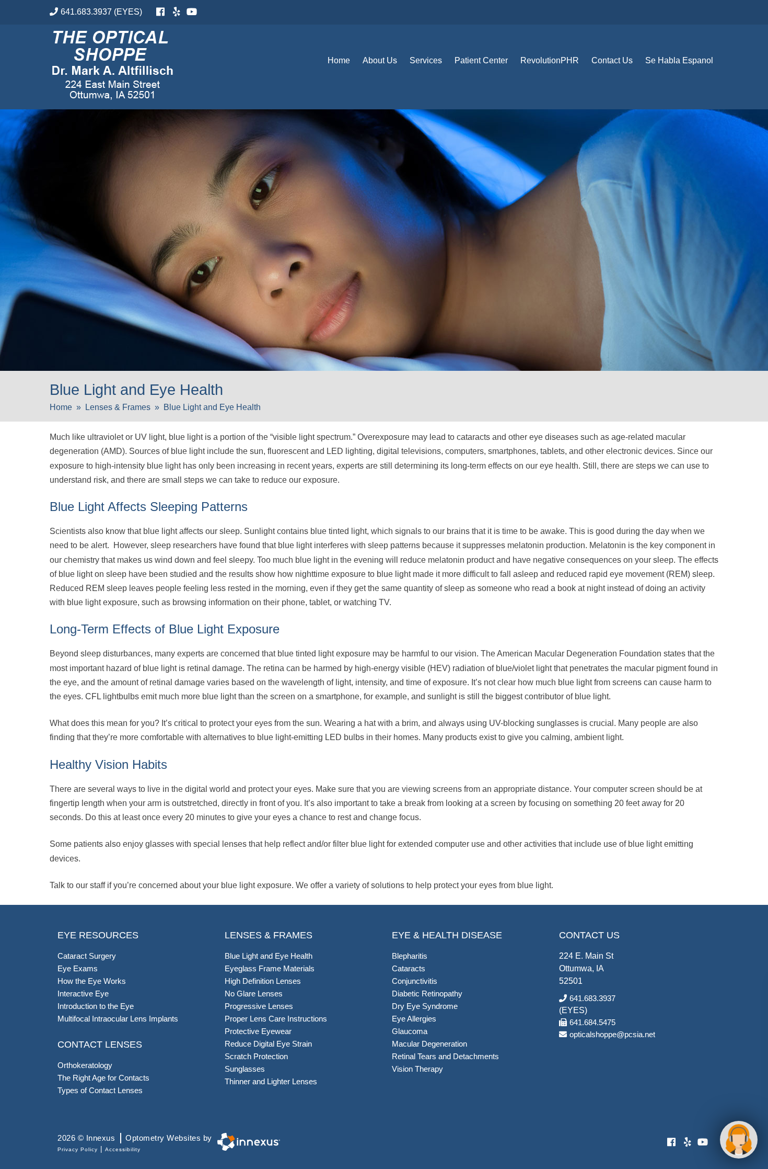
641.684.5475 (592, 1022)
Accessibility (123, 1149)
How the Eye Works (91, 981)
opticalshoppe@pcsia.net (612, 1034)
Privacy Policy (77, 1149)
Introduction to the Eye (95, 1006)
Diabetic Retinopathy (427, 993)
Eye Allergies (414, 1018)
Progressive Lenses (259, 1006)
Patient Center (481, 60)
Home (339, 60)
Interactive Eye (83, 993)
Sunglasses (245, 1068)
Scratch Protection (256, 1056)
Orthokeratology (84, 1065)
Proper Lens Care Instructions (276, 1018)
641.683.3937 (86, 11)
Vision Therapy (417, 1068)
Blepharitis (409, 955)
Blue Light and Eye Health (268, 955)
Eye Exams (77, 968)
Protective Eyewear (258, 1031)
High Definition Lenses (263, 981)
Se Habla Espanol (679, 60)
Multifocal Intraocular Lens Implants (117, 1018)
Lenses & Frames (117, 407)
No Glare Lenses (254, 993)
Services (426, 60)
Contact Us (612, 60)
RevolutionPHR (549, 60)
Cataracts (408, 968)
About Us (380, 60)
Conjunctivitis (414, 981)
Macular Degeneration (429, 1043)
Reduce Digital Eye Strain (268, 1043)
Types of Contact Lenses (100, 1090)
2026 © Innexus (134, 1137)
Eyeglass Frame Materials (270, 968)
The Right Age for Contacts (103, 1077)
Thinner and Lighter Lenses (271, 1081)
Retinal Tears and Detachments (445, 1056)
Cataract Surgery (86, 955)
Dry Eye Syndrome (425, 1006)
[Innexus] (246, 1142)
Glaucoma (409, 1031)
